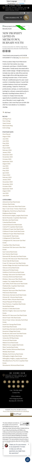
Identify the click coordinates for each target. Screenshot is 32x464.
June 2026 (6, 141)
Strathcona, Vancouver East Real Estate (14, 333)
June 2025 (6, 168)
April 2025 (6, 173)
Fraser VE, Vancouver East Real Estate (14, 263)
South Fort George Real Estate (12, 324)
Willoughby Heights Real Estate (12, 356)
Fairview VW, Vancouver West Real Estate (15, 258)
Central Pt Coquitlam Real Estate (13, 227)
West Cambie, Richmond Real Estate (14, 349)
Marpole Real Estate (9, 288)
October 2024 (7, 186)
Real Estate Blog (8, 125)
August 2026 (6, 136)
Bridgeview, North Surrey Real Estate (14, 211)
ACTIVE (21, 12)
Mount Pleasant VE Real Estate (12, 302)
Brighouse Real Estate (9, 213)
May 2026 (6, 143)
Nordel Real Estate (8, 306)
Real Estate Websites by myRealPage (20, 411)
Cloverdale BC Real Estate (11, 236)
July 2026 (5, 139)
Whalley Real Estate (9, 351)
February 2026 (7, 150)
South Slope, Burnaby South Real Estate (14, 329)
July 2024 (5, 193)
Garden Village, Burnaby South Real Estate (15, 265)
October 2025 (7, 159)
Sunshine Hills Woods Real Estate (13, 336)
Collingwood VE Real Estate (11, 238)
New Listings (6, 121)
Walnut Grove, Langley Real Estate (13, 345)
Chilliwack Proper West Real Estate (13, 233)
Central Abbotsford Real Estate (12, 224)
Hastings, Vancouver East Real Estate (14, 274)
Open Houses (7, 123)
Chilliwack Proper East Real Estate (13, 229)
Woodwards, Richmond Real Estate (13, 365)
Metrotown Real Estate (10, 292)
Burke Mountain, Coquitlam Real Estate (15, 218)
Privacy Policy (6, 411)
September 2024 (8, 188)
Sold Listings (6, 128)
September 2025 (8, 161)
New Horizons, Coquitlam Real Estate (14, 304)
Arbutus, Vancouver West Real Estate (14, 206)
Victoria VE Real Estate (10, 340)
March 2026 (6, 148)
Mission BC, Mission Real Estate (12, 297)
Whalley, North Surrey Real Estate (13, 354)
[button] (4, 381)
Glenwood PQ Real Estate (10, 270)
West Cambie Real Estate (10, 347)
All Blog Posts (7, 119)
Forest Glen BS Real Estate (11, 261)
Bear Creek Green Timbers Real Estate (14, 209)
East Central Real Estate (10, 252)
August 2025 (6, 163)
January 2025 (7, 179)
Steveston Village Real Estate (11, 331)
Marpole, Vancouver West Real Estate (14, 290)
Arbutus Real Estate (9, 204)
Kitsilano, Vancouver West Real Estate (14, 279)
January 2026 (7, 152)
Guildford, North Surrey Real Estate (13, 272)
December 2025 (8, 154)
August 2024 (6, 191)
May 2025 (6, 170)
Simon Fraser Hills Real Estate (12, 317)
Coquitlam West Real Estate (11, 245)
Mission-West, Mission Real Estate (13, 299)
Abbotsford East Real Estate (11, 202)
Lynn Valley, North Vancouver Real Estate (15, 283)
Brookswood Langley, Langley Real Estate (15, 215)
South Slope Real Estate (10, 326)
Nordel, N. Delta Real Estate (11, 308)
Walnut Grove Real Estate (10, 342)
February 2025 (7, 177)
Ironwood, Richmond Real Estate (12, 277)
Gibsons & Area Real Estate (11, 267)
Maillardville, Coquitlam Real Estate (13, 286)
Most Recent (6, 134)
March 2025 (6, 175)
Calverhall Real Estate (9, 222)
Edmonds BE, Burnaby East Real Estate (14, 256)
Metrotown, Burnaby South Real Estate (18, 48)
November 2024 (8, 184)
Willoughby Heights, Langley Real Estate (15, 358)
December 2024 (8, 182)
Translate (21, 3)
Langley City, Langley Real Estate (12, 281)
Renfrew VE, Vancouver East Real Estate (15, 315)
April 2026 (6, 145)
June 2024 (6, 195)
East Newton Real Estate (10, 254)
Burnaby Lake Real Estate (10, 220)
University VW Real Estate (11, 338)
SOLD (28, 12)
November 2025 (8, 157)
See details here (24, 57)
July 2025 (5, 166)
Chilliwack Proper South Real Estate (13, 231)
